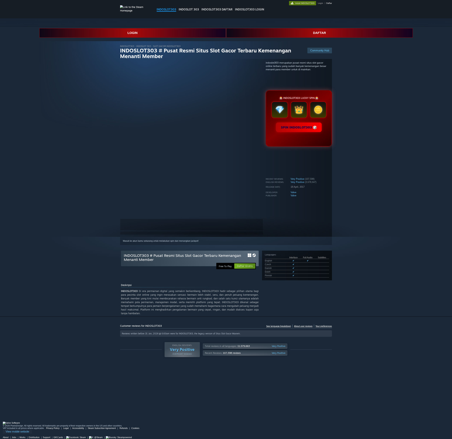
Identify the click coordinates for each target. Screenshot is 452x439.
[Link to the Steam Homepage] (135, 10)
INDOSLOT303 (166, 9)
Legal (66, 428)
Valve (293, 192)
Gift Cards (58, 437)
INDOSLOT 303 (189, 9)
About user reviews (303, 326)
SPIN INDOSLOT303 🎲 (299, 127)
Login (320, 3)
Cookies (135, 428)
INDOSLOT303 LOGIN (249, 9)
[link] (17, 431)
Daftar (329, 3)
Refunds (124, 428)
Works (22, 437)
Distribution (34, 437)
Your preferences (324, 326)
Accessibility (78, 428)
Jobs (14, 437)
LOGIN (132, 33)
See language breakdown (278, 326)
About (5, 437)
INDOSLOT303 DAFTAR (217, 9)
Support (46, 437)
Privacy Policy (53, 428)
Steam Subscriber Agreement (102, 428)
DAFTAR (319, 33)
